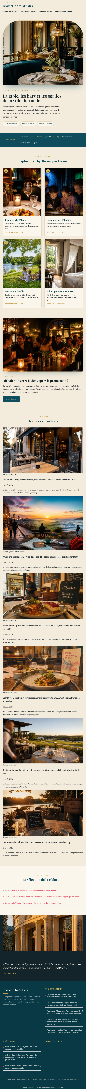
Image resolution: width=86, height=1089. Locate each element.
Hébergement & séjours (63, 11)
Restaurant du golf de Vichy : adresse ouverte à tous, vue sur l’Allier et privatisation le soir (64, 1031)
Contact (60, 1088)
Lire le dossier (11, 399)
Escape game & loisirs (28, 11)
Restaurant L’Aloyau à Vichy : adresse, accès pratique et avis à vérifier (30, 890)
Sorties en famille (45, 11)
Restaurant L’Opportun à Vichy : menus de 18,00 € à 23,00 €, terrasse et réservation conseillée (65, 1012)
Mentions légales (28, 1088)
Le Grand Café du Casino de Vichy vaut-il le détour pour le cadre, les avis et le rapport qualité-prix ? (42, 897)
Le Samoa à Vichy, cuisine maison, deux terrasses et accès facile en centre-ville (61, 995)
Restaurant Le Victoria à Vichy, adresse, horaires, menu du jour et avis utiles (33, 903)
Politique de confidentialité (46, 1088)
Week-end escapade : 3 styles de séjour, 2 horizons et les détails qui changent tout (62, 1004)
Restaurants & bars (10, 11)
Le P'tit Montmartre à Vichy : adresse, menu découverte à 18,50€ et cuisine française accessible (63, 1021)
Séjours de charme (45, 124)
